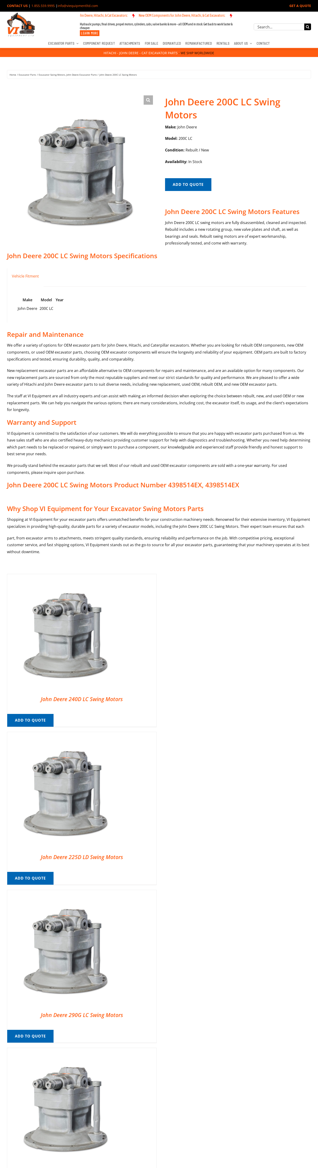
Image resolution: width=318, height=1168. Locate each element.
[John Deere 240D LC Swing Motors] (65, 577)
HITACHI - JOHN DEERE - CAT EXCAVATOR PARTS (141, 53)
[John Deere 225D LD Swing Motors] (65, 735)
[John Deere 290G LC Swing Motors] (65, 893)
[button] (148, 100)
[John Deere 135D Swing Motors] (65, 1051)
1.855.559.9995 (43, 5)
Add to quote (188, 184)
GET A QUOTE (300, 5)
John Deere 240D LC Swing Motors (82, 699)
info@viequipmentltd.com (78, 5)
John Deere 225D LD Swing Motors (82, 857)
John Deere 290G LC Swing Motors (82, 1015)
